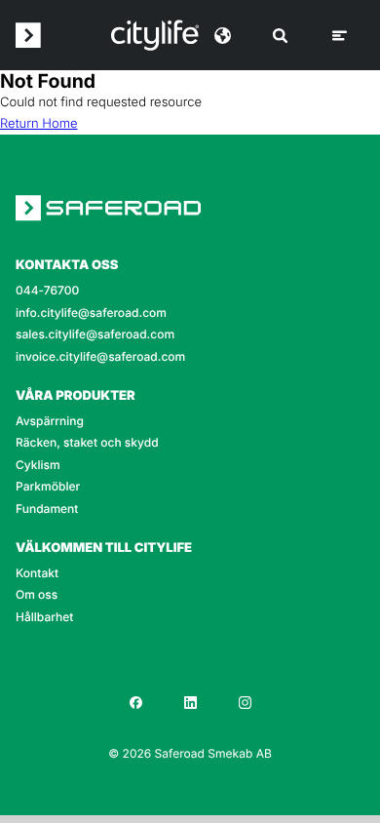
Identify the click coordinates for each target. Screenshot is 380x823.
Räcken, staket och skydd (87, 443)
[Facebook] (135, 702)
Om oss (36, 595)
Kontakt (37, 573)
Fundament (47, 509)
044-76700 (47, 290)
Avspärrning (50, 421)
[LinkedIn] (190, 702)
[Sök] (280, 35)
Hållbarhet (44, 617)
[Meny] (339, 35)
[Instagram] (244, 702)
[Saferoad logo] (28, 35)
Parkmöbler (48, 486)
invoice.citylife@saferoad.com (100, 357)
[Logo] (155, 35)
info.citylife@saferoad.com (91, 313)
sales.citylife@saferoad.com (95, 334)
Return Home (39, 124)
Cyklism (38, 465)
